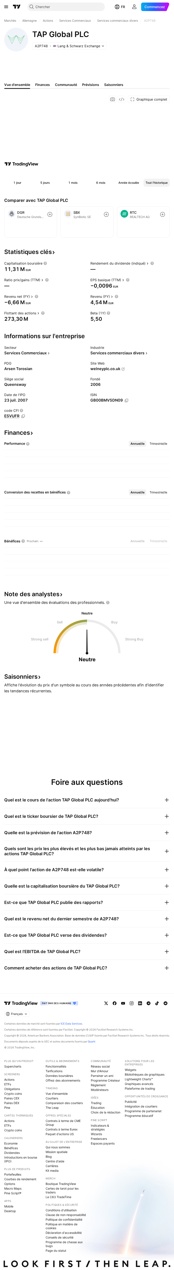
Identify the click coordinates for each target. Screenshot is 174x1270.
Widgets (130, 1070)
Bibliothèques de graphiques (144, 1074)
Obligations (12, 1089)
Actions (9, 1079)
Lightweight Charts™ (139, 1079)
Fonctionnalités (56, 1066)
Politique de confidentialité (64, 1219)
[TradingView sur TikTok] (157, 1003)
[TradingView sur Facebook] (115, 1003)
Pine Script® (12, 1193)
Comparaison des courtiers (64, 1103)
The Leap (52, 1107)
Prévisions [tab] (90, 85)
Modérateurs (99, 1090)
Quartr (91, 1041)
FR (123, 7)
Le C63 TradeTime (58, 1197)
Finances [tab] (42, 85)
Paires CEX (11, 1098)
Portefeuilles (12, 1174)
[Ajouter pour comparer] (49, 214)
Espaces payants (103, 1143)
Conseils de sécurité (59, 1237)
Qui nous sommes (58, 1147)
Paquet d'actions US (60, 1134)
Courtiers (52, 1098)
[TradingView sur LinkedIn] (140, 1003)
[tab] (137, 444)
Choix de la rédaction (105, 1112)
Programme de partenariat (143, 1111)
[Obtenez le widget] (121, 99)
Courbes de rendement (20, 1179)
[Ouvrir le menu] (6, 7)
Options (9, 1184)
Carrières (52, 1166)
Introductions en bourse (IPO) (20, 1159)
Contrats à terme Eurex (62, 1129)
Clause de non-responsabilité (66, 1215)
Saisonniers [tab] (113, 85)
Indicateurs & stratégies (100, 1127)
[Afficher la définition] (45, 263)
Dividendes (12, 1153)
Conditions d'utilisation (61, 1210)
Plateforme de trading (140, 1088)
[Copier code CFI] (23, 416)
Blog (49, 1156)
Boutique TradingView (61, 1184)
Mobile (8, 1206)
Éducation (98, 1107)
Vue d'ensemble (57, 1093)
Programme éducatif (139, 1115)
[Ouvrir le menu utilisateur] (134, 7)
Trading (96, 1103)
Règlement (98, 1085)
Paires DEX (11, 1103)
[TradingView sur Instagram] (132, 1003)
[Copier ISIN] (126, 400)
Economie (11, 1143)
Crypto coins (13, 1093)
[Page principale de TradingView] (17, 7)
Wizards (96, 1134)
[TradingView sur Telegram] (149, 1003)
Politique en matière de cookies (61, 1226)
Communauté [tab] (66, 85)
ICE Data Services (71, 1023)
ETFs (7, 1084)
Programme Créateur (105, 1080)
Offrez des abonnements (63, 1080)
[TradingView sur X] (106, 1003)
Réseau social (100, 1066)
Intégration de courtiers (141, 1106)
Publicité (131, 1101)
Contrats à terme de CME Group (63, 1122)
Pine (7, 1107)
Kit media (52, 1170)
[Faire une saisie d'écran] (112, 99)
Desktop (10, 1211)
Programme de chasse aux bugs (64, 1244)
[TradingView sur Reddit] (165, 1003)
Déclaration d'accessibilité (64, 1232)
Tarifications (54, 1071)
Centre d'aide (55, 1161)
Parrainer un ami (102, 1076)
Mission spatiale (56, 1152)
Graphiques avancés (139, 1084)
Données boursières (59, 1076)
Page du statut (56, 1250)
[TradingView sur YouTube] (123, 1003)
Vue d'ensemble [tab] (17, 85)
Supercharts (12, 1066)
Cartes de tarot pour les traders (62, 1190)
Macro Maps (12, 1188)
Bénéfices (11, 1148)
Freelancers (99, 1138)
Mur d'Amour (99, 1071)
